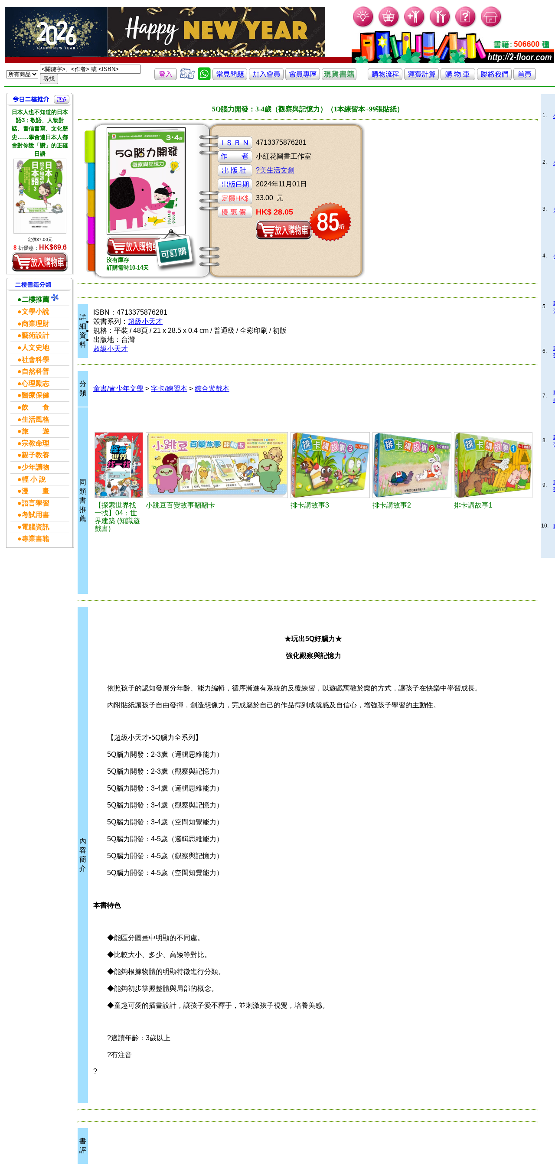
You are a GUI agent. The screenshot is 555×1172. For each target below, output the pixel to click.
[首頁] (491, 26)
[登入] (165, 77)
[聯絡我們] (494, 77)
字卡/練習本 (169, 388)
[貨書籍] (339, 77)
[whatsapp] (204, 77)
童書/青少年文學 (118, 388)
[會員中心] (440, 26)
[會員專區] (302, 77)
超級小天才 (145, 321)
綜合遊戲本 (212, 388)
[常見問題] (466, 26)
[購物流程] (385, 77)
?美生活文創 (275, 170)
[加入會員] (415, 26)
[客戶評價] (187, 77)
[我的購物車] (389, 26)
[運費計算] (421, 77)
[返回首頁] (524, 77)
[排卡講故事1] (493, 465)
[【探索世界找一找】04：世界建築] (119, 465)
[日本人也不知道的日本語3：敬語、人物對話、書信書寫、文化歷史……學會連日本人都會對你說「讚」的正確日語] (39, 196)
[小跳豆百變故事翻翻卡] (217, 465)
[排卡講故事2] (411, 465)
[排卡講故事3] (330, 465)
